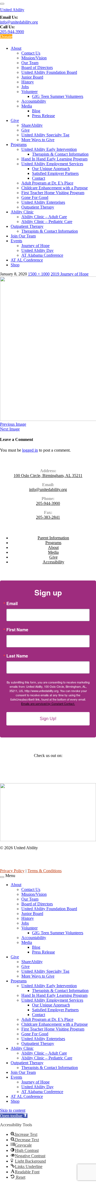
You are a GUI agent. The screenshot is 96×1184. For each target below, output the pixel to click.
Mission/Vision (34, 58)
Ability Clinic (22, 212)
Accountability (33, 101)
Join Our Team (23, 236)
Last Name (17, 656)
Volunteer (29, 91)
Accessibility (53, 562)
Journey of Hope (35, 245)
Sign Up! (48, 718)
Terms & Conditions (44, 870)
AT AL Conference (27, 260)
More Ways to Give (37, 139)
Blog (36, 111)
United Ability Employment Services (52, 164)
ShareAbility (32, 125)
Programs (19, 144)
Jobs (25, 86)
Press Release (43, 115)
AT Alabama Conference (42, 255)
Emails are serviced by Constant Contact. (48, 703)
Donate (6, 36)
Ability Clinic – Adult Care (44, 216)
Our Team (29, 62)
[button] (13, 1115)
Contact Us (30, 53)
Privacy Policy (12, 870)
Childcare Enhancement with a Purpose (54, 188)
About (16, 48)
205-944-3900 (12, 31)
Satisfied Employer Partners (55, 173)
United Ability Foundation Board (49, 72)
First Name (17, 630)
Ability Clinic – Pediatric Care (46, 221)
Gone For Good (34, 197)
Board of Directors (37, 67)
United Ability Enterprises (43, 202)
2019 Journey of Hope (70, 274)
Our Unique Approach (51, 168)
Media (26, 106)
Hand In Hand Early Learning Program (54, 159)
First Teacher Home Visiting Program (52, 192)
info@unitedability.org (19, 22)
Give (15, 120)
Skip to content (12, 1110)
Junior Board (32, 77)
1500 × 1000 (39, 274)
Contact (38, 178)
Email (12, 603)
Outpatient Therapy (37, 207)
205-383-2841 (48, 517)
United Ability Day (37, 250)
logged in (30, 450)
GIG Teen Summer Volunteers (57, 96)
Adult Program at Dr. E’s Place (47, 183)
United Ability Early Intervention (49, 149)
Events (16, 241)
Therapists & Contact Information (60, 154)
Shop (15, 265)
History (27, 82)
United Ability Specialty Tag (45, 135)
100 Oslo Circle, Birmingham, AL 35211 (48, 475)
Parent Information (53, 538)
